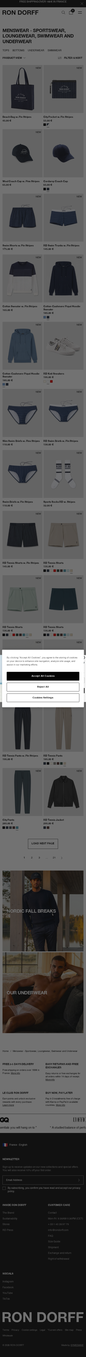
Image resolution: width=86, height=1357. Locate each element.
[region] (43, 678)
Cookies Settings (43, 697)
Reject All (43, 686)
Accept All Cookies (43, 676)
